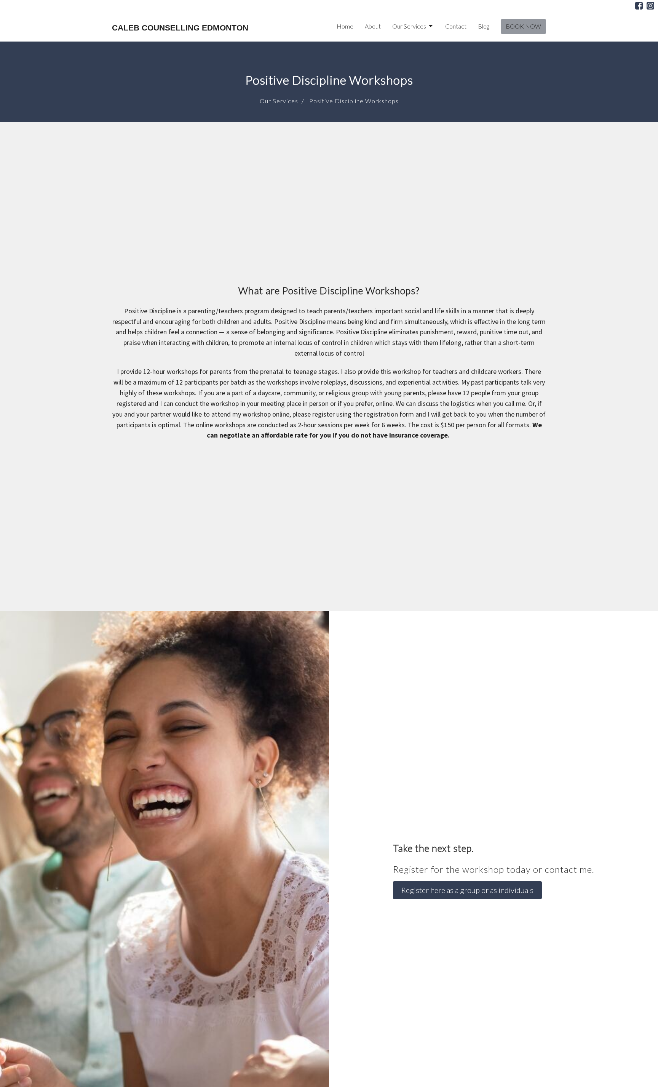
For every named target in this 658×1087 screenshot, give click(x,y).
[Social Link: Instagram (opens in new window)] (650, 6)
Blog (483, 26)
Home (345, 26)
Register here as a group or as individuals (467, 890)
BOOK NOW (523, 26)
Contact (455, 26)
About (373, 26)
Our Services (409, 26)
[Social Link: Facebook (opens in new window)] (639, 6)
